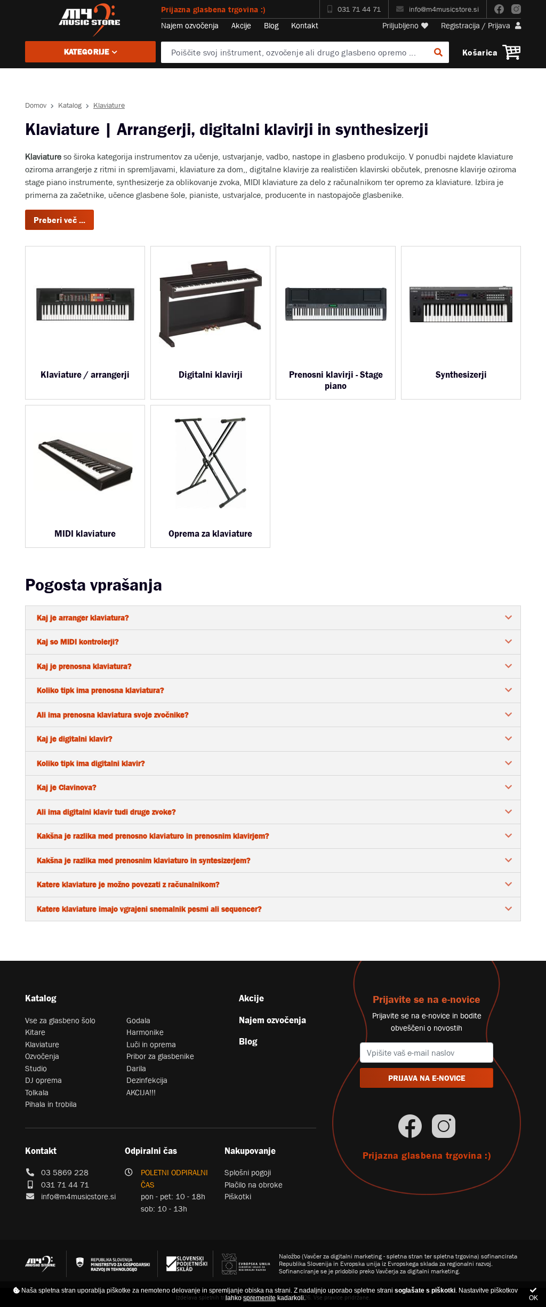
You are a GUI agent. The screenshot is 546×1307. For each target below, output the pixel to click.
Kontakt (304, 25)
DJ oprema (43, 1080)
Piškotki (237, 1196)
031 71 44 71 (359, 9)
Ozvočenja (42, 1056)
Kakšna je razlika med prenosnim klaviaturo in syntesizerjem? (144, 860)
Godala (138, 1020)
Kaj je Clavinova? (67, 787)
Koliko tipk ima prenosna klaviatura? (100, 690)
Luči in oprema (151, 1044)
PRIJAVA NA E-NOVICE (426, 1077)
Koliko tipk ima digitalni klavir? (91, 763)
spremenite (259, 1298)
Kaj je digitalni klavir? (75, 738)
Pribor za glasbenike (160, 1056)
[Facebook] (499, 9)
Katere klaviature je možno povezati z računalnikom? (128, 884)
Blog (271, 25)
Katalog (70, 105)
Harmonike (145, 1032)
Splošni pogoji (247, 1172)
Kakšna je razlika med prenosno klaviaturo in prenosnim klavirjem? (153, 835)
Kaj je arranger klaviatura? (83, 617)
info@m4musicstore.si (444, 9)
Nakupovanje (250, 1150)
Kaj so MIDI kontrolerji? (78, 641)
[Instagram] (516, 9)
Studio (36, 1068)
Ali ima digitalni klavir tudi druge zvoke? (106, 811)
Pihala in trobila (51, 1104)
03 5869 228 (65, 1172)
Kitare (35, 1032)
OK (533, 1298)
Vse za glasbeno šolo (60, 1020)
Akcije (241, 25)
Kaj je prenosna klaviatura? (84, 666)
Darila (136, 1068)
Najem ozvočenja (190, 25)
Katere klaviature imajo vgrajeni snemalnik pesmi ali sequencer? (149, 908)
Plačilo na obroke (253, 1184)
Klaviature (42, 1044)
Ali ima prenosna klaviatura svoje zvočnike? (113, 714)
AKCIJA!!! (141, 1092)
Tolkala (37, 1092)
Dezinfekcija (146, 1080)
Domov (35, 105)
